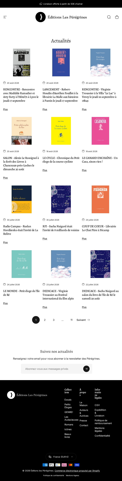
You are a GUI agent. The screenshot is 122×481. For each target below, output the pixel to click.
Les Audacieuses (71, 418)
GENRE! (68, 412)
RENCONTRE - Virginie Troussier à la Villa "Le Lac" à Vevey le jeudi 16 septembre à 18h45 (99, 95)
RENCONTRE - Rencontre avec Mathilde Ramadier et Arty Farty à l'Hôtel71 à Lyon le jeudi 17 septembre (21, 95)
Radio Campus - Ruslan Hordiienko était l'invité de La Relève (20, 230)
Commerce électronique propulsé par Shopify (77, 470)
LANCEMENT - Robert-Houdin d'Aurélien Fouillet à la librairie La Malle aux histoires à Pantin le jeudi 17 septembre (60, 95)
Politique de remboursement (103, 422)
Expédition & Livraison (100, 412)
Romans (68, 424)
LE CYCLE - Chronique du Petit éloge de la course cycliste (61, 160)
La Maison (83, 404)
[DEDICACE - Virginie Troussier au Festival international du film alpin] (61, 264)
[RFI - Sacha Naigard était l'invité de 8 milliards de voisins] (61, 199)
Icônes (68, 429)
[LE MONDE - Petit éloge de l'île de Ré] (21, 264)
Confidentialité (102, 435)
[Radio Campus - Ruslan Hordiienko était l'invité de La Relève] (21, 199)
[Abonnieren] (86, 369)
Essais (67, 399)
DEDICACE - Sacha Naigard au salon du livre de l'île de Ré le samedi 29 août (100, 295)
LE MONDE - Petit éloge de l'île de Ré (21, 293)
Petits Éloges (68, 406)
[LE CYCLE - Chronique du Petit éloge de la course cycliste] (61, 131)
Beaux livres (67, 435)
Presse (83, 420)
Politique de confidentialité (53, 475)
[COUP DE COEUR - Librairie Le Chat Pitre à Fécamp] (100, 199)
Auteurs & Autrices (84, 413)
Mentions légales (100, 429)
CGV (97, 405)
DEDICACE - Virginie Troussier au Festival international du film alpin (58, 295)
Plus (5, 109)
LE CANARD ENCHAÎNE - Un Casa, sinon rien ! (100, 160)
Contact (84, 425)
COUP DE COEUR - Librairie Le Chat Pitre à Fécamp (99, 228)
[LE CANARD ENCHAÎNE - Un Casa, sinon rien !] (100, 131)
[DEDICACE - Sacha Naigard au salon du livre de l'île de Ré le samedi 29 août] (100, 264)
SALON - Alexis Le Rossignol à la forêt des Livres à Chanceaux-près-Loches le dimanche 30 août (21, 163)
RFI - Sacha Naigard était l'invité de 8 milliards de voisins (61, 228)
